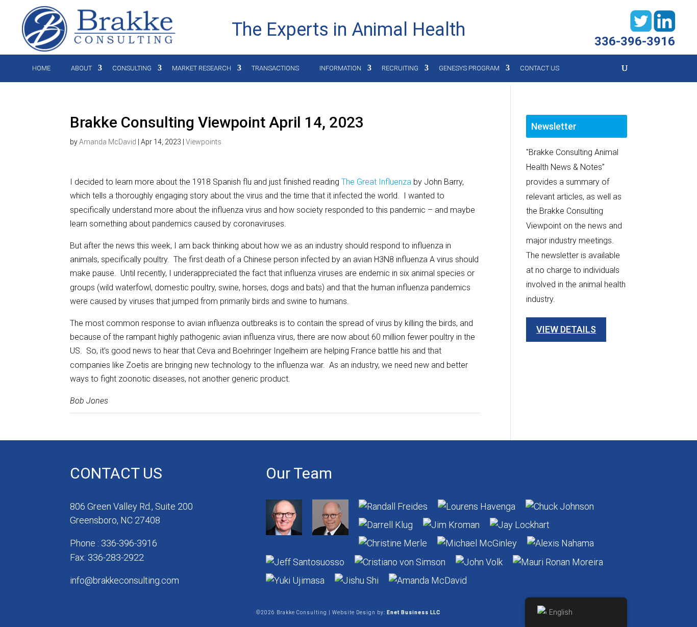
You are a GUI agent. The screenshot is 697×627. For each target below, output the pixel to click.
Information (340, 68)
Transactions (275, 68)
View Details (566, 329)
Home (41, 68)
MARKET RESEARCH (201, 68)
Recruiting (400, 68)
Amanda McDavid (107, 142)
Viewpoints (203, 142)
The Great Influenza (376, 182)
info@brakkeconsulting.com (124, 580)
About (81, 68)
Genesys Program (469, 68)
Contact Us (539, 68)
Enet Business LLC (413, 612)
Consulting (132, 68)
